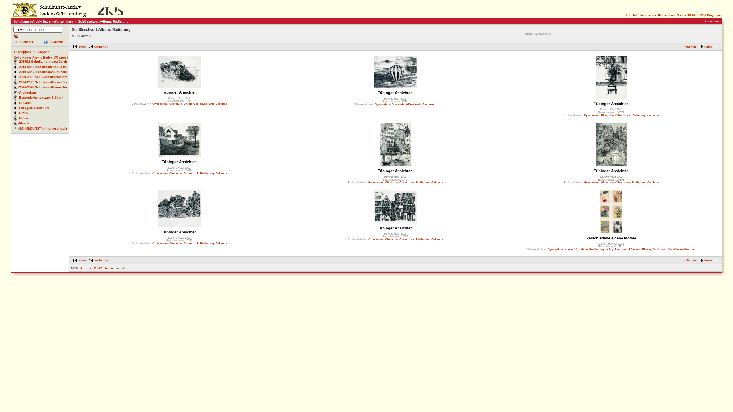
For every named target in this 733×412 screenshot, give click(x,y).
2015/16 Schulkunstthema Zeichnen (46, 61)
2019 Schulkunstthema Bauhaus (43, 72)
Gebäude (221, 103)
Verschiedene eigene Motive (611, 238)
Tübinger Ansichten (179, 92)
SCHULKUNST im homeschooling (44, 128)
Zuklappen (42, 52)
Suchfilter (26, 41)
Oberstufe (175, 103)
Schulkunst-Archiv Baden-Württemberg (43, 21)
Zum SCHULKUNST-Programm (701, 15)
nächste (691, 46)
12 (112, 267)
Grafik (23, 113)
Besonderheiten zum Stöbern (41, 97)
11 (106, 267)
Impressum (648, 15)
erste (82, 46)
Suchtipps (57, 41)
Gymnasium (160, 103)
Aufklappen (22, 52)
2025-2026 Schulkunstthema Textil (44, 87)
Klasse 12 (571, 249)
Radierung (207, 103)
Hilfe (628, 15)
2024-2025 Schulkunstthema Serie (44, 82)
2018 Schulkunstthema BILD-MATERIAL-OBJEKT (56, 66)
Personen (621, 249)
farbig (609, 249)
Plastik (24, 123)
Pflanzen (634, 249)
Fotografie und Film (34, 108)
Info (635, 15)
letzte (708, 46)
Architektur (27, 92)
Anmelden (712, 21)
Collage (25, 102)
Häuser (646, 249)
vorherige (101, 46)
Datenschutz (666, 15)
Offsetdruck (191, 103)
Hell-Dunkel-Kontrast (681, 249)
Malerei (24, 118)
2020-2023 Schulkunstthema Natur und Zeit (51, 77)
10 (100, 267)
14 (124, 267)
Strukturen (660, 249)
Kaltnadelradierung (591, 249)
